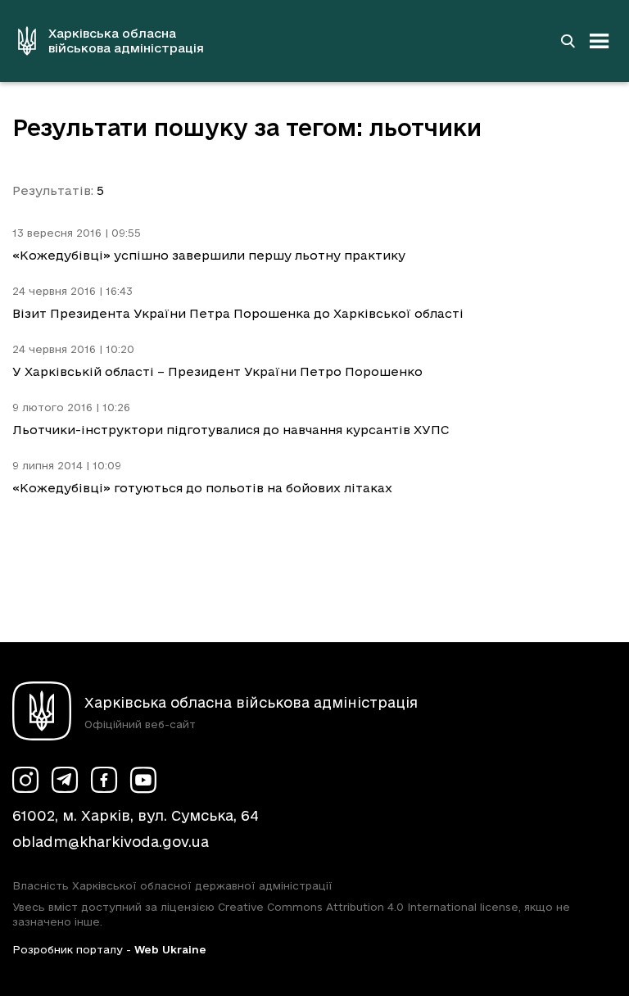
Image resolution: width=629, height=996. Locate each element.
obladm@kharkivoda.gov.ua (110, 841)
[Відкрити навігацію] (599, 41)
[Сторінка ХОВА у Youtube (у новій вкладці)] (143, 780)
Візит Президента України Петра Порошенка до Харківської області (238, 313)
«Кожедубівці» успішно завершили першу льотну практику (208, 255)
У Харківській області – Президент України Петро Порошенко (217, 371)
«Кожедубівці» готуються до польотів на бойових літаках (202, 488)
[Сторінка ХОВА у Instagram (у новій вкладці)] (25, 780)
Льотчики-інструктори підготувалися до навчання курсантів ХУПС (230, 430)
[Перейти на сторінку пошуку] (567, 41)
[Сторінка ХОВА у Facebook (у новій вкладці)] (104, 780)
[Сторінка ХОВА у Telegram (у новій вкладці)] (65, 780)
